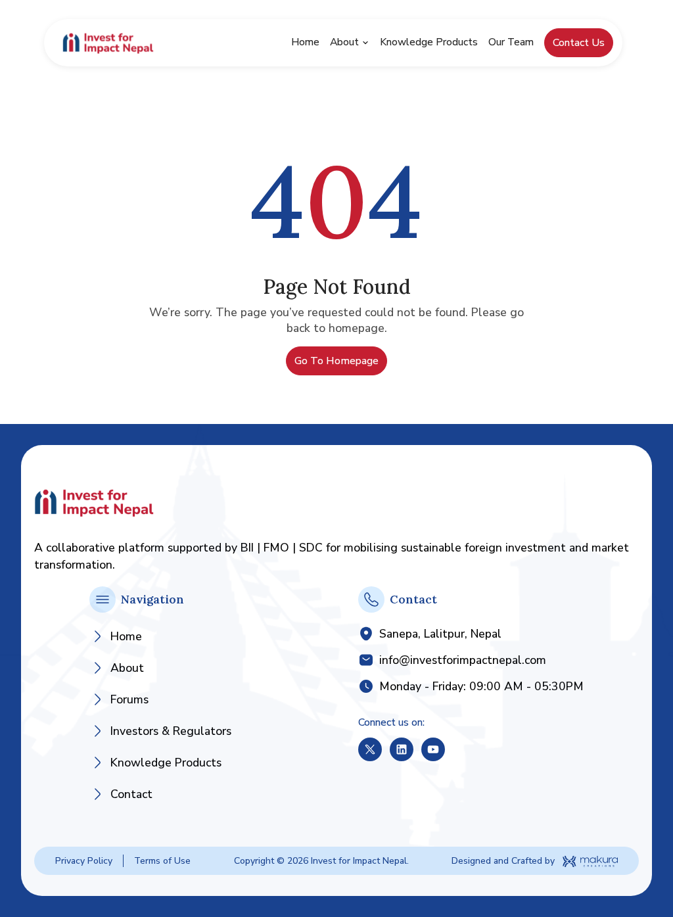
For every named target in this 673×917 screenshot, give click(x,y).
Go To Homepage (336, 361)
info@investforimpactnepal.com (462, 660)
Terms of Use (162, 861)
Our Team (511, 42)
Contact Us (579, 42)
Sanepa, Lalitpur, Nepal (440, 634)
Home (305, 42)
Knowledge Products (429, 42)
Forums (129, 699)
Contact (131, 794)
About (344, 42)
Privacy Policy (83, 861)
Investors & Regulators (170, 731)
